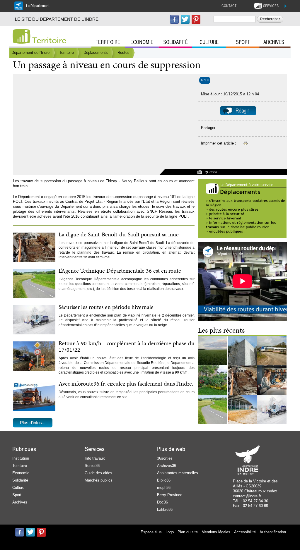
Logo (170, 532)
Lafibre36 (165, 509)
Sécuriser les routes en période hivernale (106, 307)
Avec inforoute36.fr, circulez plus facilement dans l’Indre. (126, 383)
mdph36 (164, 487)
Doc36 (162, 502)
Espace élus (151, 532)
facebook (174, 19)
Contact (228, 5)
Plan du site (188, 532)
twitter (185, 19)
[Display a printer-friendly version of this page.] (245, 143)
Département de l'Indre (30, 52)
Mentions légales (216, 532)
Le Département (38, 5)
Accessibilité (245, 532)
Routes (123, 52)
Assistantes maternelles (177, 473)
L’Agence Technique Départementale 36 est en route (120, 271)
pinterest (196, 19)
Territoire (49, 40)
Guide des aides (98, 473)
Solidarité (175, 42)
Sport (243, 42)
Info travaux (95, 458)
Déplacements (95, 52)
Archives (273, 42)
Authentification (273, 532)
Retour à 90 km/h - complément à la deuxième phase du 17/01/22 (127, 346)
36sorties (165, 458)
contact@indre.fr (247, 496)
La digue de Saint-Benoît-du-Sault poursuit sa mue (119, 234)
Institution (20, 458)
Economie (141, 42)
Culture (209, 42)
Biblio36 (164, 480)
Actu (204, 80)
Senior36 (92, 465)
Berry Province (169, 495)
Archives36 (166, 465)
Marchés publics (98, 480)
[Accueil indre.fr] (21, 36)
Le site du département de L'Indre (56, 19)
